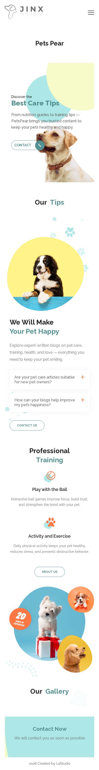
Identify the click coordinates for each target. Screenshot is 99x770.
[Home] (24, 11)
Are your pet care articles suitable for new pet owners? (44, 379)
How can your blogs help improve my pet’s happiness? (44, 402)
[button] (49, 379)
